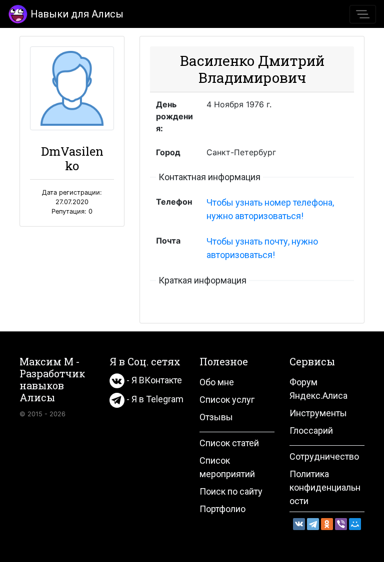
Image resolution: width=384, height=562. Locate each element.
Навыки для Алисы (77, 14)
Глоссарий (311, 430)
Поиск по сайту (231, 491)
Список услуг (227, 399)
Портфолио (223, 509)
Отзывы (216, 417)
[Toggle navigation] (363, 14)
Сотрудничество (324, 456)
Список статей (229, 443)
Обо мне (217, 382)
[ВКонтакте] (299, 524)
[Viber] (341, 524)
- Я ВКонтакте (153, 380)
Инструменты (318, 413)
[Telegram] (313, 524)
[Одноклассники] (327, 524)
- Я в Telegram (154, 399)
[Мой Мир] (355, 524)
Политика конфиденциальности (325, 487)
